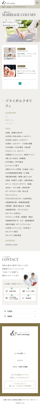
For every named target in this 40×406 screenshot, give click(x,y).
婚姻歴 (22, 158)
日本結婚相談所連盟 (14, 173)
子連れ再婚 (28, 144)
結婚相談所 (30, 221)
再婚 (28, 206)
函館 (8, 133)
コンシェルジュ (11, 195)
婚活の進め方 (19, 206)
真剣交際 (26, 188)
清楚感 (24, 217)
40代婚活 (19, 162)
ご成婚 (26, 173)
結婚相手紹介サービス (14, 221)
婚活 (31, 217)
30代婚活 (10, 147)
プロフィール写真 (13, 217)
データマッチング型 (13, 191)
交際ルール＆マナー (13, 144)
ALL (6, 116)
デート (8, 184)
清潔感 (9, 206)
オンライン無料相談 (13, 235)
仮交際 (28, 147)
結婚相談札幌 (11, 202)
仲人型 (25, 191)
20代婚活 (19, 147)
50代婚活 (10, 162)
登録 (30, 184)
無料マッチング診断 (13, 169)
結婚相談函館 (24, 202)
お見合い (27, 228)
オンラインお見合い (13, 213)
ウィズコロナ (23, 210)
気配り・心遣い (17, 180)
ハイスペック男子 (12, 166)
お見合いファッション (14, 228)
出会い (9, 188)
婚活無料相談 (11, 177)
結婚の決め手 (17, 133)
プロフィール (11, 151)
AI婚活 (26, 169)
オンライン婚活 (12, 232)
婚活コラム (9, 120)
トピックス (9, 123)
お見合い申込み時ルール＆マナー (19, 136)
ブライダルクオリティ (14, 199)
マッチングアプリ (19, 184)
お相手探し (28, 199)
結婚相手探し (11, 210)
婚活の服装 (10, 224)
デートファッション (24, 224)
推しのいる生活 (12, 158)
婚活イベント (30, 155)
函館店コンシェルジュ (14, 155)
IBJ (32, 169)
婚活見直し (29, 180)
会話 (8, 180)
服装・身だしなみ (25, 177)
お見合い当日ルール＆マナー (17, 140)
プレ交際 (17, 188)
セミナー (21, 151)
